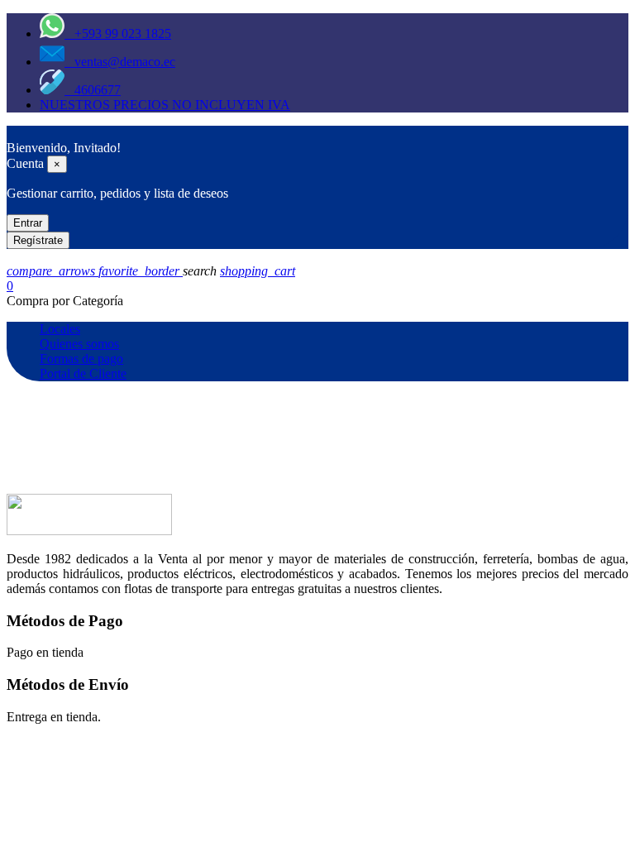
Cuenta (25, 163)
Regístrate (38, 240)
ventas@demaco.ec (119, 62)
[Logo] (15, 133)
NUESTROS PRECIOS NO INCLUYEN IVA (165, 105)
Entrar (27, 223)
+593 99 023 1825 (117, 33)
